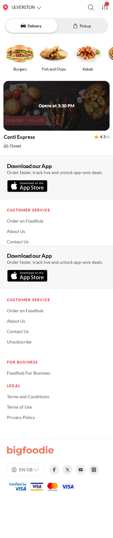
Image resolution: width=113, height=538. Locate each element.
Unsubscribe (19, 341)
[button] (91, 7)
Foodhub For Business (28, 373)
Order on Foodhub (25, 221)
